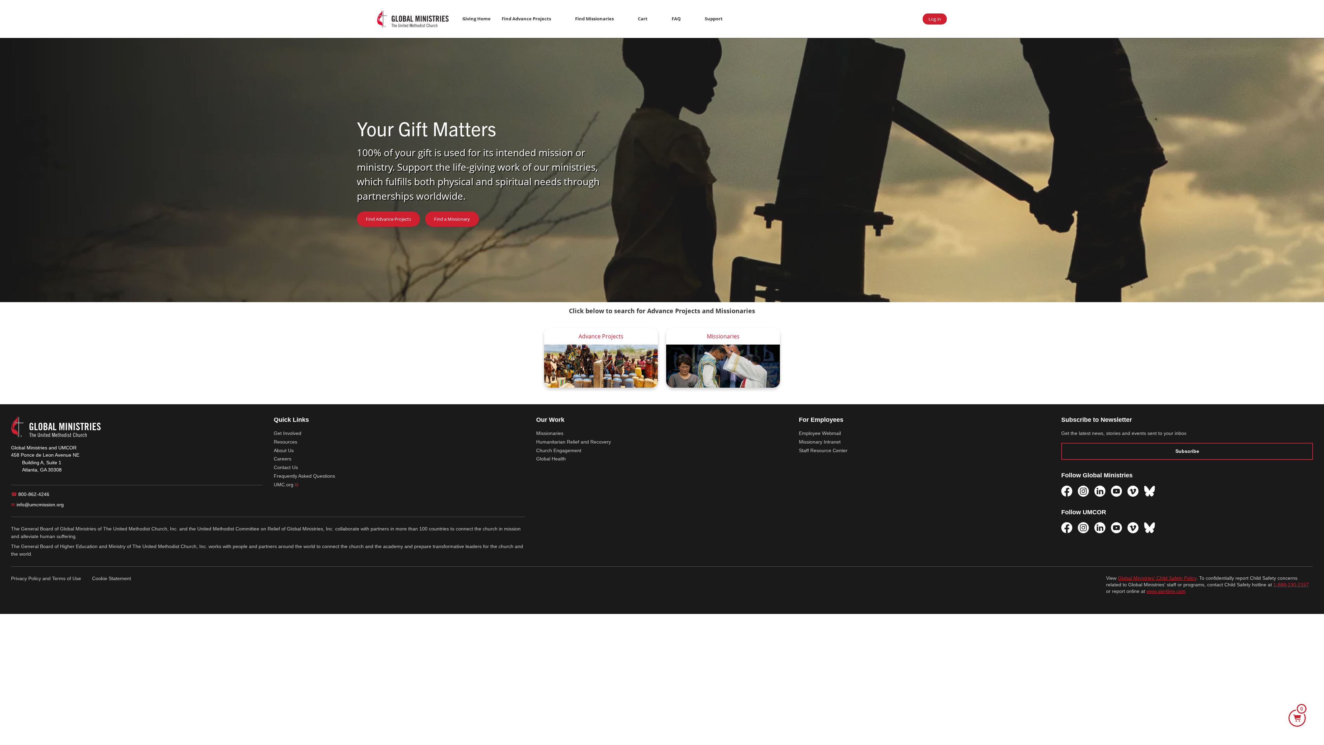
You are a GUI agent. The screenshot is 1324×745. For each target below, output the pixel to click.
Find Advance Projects (526, 19)
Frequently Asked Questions (304, 476)
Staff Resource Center (823, 450)
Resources (285, 442)
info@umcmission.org (37, 504)
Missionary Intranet (820, 442)
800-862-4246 (30, 494)
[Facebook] (1066, 491)
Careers (282, 458)
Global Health (551, 458)
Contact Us (286, 467)
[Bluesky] (1149, 491)
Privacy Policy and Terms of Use (46, 578)
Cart (643, 19)
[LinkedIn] (1099, 491)
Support (714, 19)
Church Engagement (558, 450)
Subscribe (1187, 451)
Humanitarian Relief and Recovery (573, 442)
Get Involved (287, 433)
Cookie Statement (111, 578)
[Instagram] (1083, 491)
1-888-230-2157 (1291, 584)
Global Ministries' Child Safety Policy (1157, 578)
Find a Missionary (452, 219)
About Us (284, 450)
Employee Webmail (820, 433)
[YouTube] (1116, 491)
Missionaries (549, 433)
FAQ (676, 19)
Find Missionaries (594, 19)
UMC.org (286, 484)
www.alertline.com (1166, 591)
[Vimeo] (1133, 491)
